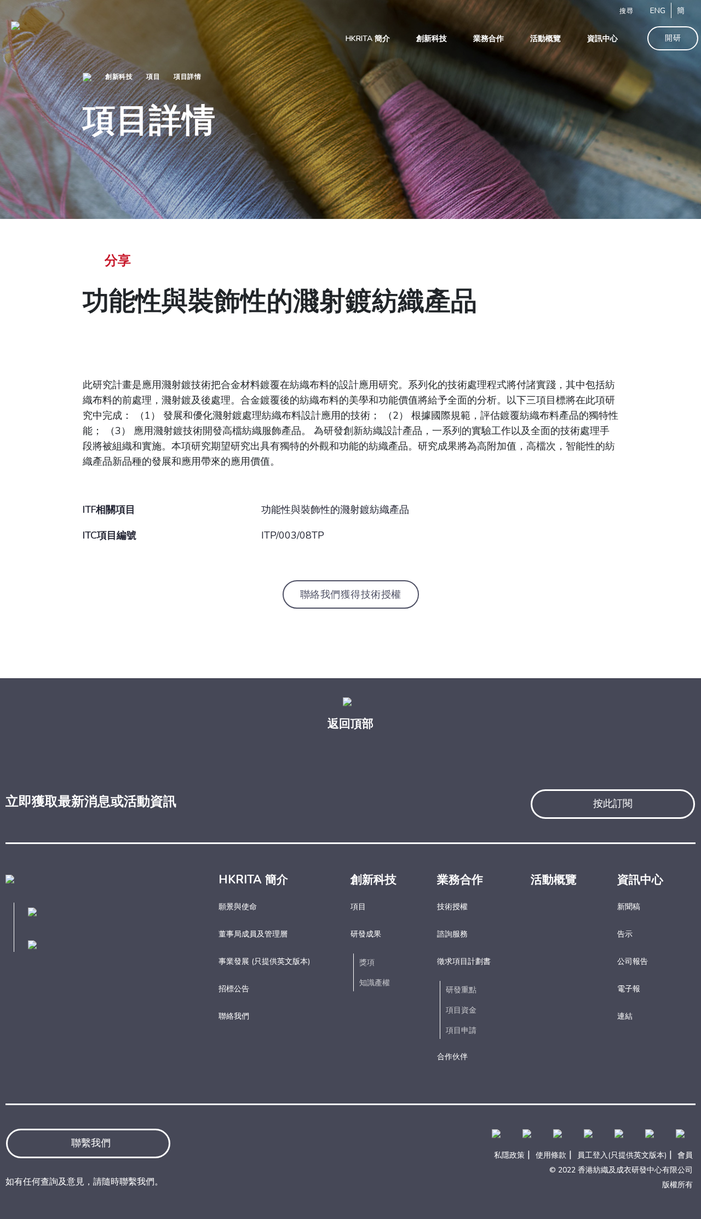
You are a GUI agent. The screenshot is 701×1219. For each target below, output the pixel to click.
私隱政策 (509, 1155)
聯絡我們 (234, 1016)
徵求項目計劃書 (464, 961)
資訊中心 (640, 879)
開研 (673, 38)
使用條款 (551, 1155)
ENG (657, 10)
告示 (625, 934)
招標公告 (234, 989)
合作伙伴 (452, 1057)
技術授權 (452, 907)
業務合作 (460, 879)
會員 (685, 1155)
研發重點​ (461, 990)
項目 (153, 76)
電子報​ (628, 989)
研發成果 (365, 934)
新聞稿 (628, 907)
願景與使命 (238, 907)
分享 (118, 260)
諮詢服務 (452, 934)
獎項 (367, 962)
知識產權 (374, 983)
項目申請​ (461, 1030)
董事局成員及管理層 (253, 934)
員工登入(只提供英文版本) (621, 1155)
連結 (625, 1016)
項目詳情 (187, 76)
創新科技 (119, 76)
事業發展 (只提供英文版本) (264, 961)
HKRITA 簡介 (253, 879)
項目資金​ (461, 1010)
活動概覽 (554, 879)
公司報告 (632, 961)
